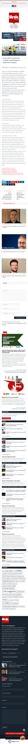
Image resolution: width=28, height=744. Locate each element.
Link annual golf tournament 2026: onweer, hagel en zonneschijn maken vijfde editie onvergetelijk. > (15, 371)
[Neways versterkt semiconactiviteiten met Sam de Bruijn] (14, 266)
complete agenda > (6, 454)
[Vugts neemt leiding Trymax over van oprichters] (14, 242)
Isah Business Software (7, 586)
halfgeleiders (17, 581)
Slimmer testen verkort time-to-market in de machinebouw (15, 443)
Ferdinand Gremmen (6, 171)
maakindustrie (20, 591)
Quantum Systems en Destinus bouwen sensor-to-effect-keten (16, 495)
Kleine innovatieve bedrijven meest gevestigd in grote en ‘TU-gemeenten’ (6, 196)
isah (16, 583)
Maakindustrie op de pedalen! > (19, 408)
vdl (3, 608)
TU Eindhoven (14, 603)
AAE (3, 571)
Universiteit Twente (10, 606)
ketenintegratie (5, 67)
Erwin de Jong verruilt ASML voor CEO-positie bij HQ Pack (16, 672)
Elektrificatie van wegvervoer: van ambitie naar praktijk (15, 447)
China (8, 576)
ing (9, 583)
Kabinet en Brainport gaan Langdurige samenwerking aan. (20, 196)
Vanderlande (21, 606)
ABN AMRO (9, 571)
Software (21, 596)
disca (4, 578)
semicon (10, 597)
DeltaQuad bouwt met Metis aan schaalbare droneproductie (15, 528)
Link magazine (9, 591)
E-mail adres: (5, 653)
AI (14, 571)
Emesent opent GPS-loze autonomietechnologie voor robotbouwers (16, 471)
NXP (15, 594)
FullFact (3, 71)
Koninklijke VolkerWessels (8, 174)
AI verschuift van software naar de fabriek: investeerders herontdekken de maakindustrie (15, 561)
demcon (14, 576)
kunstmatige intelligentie (8, 588)
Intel (13, 583)
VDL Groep (12, 608)
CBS (4, 576)
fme (24, 578)
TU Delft (6, 603)
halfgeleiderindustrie (8, 581)
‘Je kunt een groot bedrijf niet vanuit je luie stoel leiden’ (16, 433)
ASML (19, 570)
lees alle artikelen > (6, 436)
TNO (5, 600)
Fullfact (14, 171)
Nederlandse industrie (7, 594)
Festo (20, 578)
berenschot (11, 573)
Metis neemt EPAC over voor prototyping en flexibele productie (15, 475)
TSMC (17, 600)
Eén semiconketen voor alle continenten (14, 557)
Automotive (5, 573)
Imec (23, 581)
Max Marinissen (19, 174)
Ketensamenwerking (13, 67)
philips (19, 594)
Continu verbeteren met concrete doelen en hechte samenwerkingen (14, 425)
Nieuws (19, 67)
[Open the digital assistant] (22, 738)
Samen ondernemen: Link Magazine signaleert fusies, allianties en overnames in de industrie (15, 491)
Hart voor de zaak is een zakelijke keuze (14, 428)
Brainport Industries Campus (8, 169)
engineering (15, 578)
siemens (16, 597)
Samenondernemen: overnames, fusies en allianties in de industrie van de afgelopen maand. (15, 499)
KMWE (14, 586)
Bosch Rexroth (18, 573)
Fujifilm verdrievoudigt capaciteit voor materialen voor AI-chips (14, 467)
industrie (5, 583)
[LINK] (14, 19)
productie (5, 596)
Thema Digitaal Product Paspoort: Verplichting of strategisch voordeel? (16, 451)
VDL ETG (7, 608)
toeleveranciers (11, 600)
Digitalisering (21, 576)
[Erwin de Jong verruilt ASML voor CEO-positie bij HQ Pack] (14, 217)
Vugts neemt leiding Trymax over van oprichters (14, 251)
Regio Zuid (24, 67)
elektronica (8, 578)
